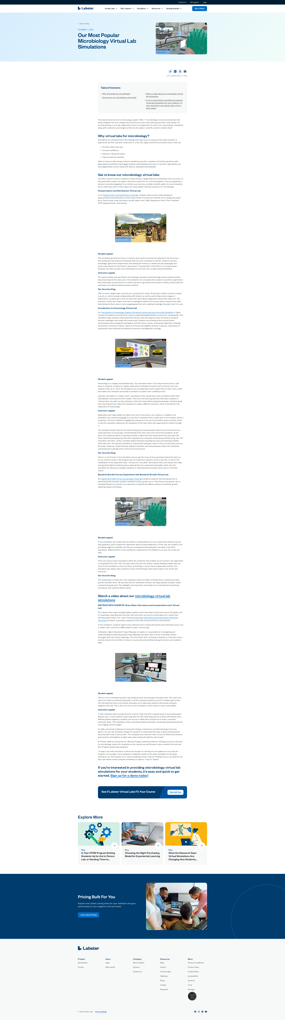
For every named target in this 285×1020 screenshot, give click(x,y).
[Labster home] (86, 9)
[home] (142, 948)
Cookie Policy (193, 971)
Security (191, 980)
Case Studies (165, 971)
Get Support (194, 2)
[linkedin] (202, 1012)
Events (163, 967)
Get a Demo (199, 8)
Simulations (83, 963)
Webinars (164, 976)
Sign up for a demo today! (129, 776)
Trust (190, 985)
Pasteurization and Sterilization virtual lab (120, 195)
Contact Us (182, 2)
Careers (136, 967)
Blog (162, 963)
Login (205, 2)
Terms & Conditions (196, 963)
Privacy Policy (193, 967)
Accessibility (193, 976)
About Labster (139, 963)
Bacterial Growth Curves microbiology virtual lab (122, 479)
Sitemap (191, 989)
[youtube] (206, 1012)
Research (164, 989)
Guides (163, 985)
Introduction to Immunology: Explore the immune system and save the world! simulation (137, 312)
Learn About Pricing (89, 915)
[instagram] (199, 1012)
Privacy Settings (101, 1012)
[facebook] (195, 1012)
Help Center (110, 967)
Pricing (80, 967)
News (162, 980)
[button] (111, 9)
